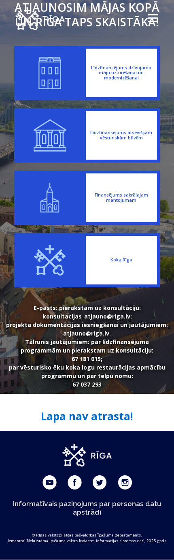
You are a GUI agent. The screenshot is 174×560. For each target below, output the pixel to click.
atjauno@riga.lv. (87, 333)
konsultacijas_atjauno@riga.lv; (87, 316)
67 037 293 (87, 384)
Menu (152, 18)
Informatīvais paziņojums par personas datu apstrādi (87, 508)
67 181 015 (86, 359)
